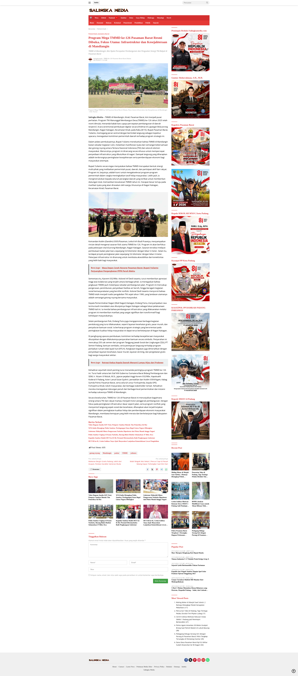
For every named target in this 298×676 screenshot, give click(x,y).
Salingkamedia (97, 59)
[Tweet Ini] (152, 469)
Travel (169, 18)
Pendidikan (139, 23)
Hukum (108, 23)
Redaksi (169, 667)
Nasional (112, 18)
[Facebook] (186, 660)
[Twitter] (190, 660)
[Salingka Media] (108, 10)
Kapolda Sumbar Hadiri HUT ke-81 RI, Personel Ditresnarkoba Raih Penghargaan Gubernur (121, 438)
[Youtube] (203, 660)
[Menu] (90, 3)
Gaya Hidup (140, 18)
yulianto (133, 453)
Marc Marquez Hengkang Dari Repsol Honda (187, 553)
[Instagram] (199, 660)
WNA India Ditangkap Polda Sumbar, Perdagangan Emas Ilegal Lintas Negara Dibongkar (120, 428)
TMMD (124, 453)
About (114, 667)
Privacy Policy (159, 667)
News (96, 18)
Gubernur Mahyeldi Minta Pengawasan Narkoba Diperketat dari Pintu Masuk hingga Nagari (121, 431)
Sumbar (123, 18)
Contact (121, 667)
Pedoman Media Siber (144, 667)
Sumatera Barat (103, 34)
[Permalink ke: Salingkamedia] (90, 59)
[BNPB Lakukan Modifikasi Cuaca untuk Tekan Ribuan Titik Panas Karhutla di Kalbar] (201, 490)
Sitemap (177, 667)
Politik (148, 23)
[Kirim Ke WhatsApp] (166, 469)
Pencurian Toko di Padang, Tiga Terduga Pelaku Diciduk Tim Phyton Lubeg (200, 475)
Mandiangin (107, 453)
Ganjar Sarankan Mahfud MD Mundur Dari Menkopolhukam (187, 581)
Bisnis (92, 23)
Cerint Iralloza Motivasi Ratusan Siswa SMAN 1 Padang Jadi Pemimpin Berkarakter (179, 504)
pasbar (116, 453)
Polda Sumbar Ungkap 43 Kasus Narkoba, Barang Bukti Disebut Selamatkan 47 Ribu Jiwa (120, 435)
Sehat (131, 18)
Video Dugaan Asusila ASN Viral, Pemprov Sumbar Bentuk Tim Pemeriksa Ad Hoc (117, 425)
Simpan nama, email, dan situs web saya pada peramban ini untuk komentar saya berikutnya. (127, 575)
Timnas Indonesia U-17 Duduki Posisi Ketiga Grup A (190, 559)
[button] (207, 2)
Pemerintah (128, 23)
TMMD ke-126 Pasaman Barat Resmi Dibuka (117, 59)
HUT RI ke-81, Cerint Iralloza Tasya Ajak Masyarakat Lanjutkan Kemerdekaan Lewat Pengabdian (123, 441)
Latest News (130, 667)
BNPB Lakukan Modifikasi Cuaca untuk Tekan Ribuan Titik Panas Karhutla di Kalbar (200, 504)
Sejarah (156, 23)
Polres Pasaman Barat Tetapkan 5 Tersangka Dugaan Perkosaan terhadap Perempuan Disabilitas (179, 533)
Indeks (96, 2)
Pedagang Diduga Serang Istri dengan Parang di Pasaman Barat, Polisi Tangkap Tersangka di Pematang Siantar (200, 533)
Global (103, 18)
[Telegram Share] (161, 469)
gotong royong (95, 453)
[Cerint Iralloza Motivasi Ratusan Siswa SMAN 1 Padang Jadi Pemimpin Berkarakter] (180, 490)
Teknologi (160, 18)
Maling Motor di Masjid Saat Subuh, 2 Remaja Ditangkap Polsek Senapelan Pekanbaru (180, 475)
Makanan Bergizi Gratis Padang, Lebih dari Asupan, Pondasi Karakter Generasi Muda (105, 461)
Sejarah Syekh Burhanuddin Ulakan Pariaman (188, 565)
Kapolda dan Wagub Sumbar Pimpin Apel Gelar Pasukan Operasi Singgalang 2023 (188, 572)
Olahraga (150, 18)
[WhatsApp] (208, 660)
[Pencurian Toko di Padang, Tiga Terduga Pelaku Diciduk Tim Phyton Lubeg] (201, 461)
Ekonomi (100, 23)
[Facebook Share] (147, 469)
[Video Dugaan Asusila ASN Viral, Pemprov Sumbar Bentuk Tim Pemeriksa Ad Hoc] (100, 486)
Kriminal (117, 23)
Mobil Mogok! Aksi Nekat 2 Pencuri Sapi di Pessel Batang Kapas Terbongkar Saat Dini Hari (149, 461)
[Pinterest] (195, 660)
